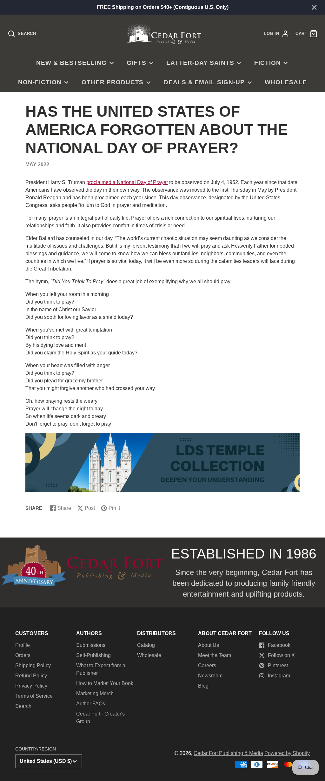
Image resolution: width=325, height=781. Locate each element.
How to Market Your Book (104, 683)
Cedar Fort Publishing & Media (228, 753)
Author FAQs (90, 703)
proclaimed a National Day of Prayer (127, 182)
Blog (203, 686)
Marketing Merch (95, 693)
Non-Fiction (40, 82)
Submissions (90, 645)
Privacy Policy (31, 686)
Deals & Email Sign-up (204, 82)
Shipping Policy (33, 665)
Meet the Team (214, 655)
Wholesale (286, 82)
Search (23, 706)
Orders (22, 655)
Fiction (267, 62)
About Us (208, 645)
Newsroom (210, 675)
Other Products (112, 82)
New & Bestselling (71, 62)
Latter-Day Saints (200, 62)
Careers (207, 665)
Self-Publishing (93, 655)
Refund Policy (31, 675)
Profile (22, 645)
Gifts (136, 62)
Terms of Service (34, 696)
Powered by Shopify (287, 753)
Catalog (146, 645)
